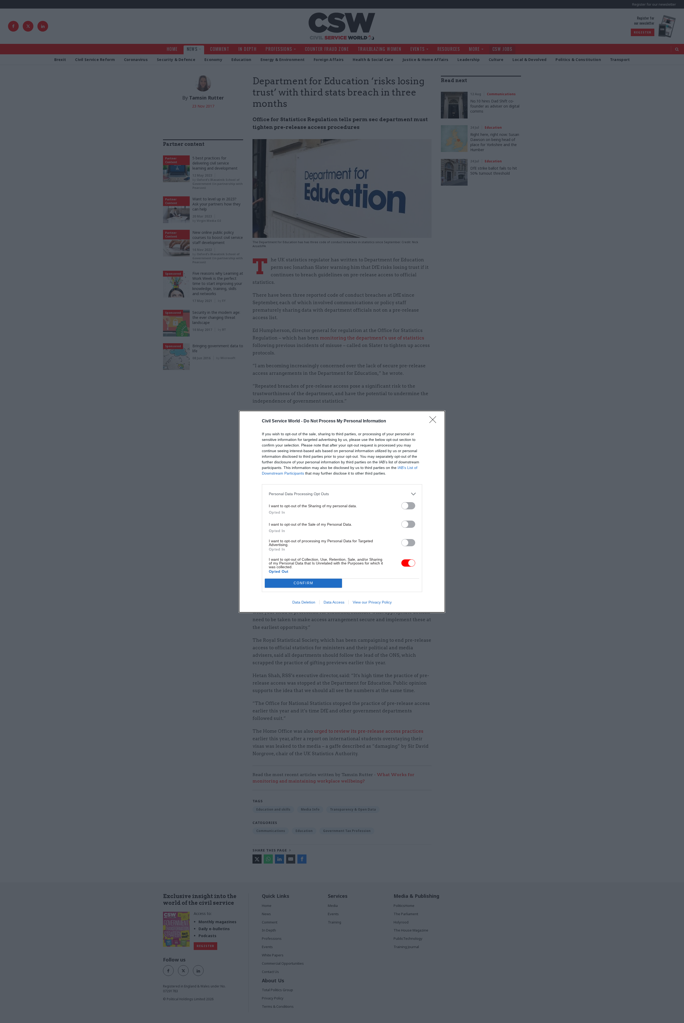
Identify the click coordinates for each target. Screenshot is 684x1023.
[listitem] (342, 494)
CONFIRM (303, 583)
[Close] (434, 421)
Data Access (334, 602)
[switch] (408, 505)
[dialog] (342, 511)
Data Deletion (303, 602)
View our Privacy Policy (372, 602)
